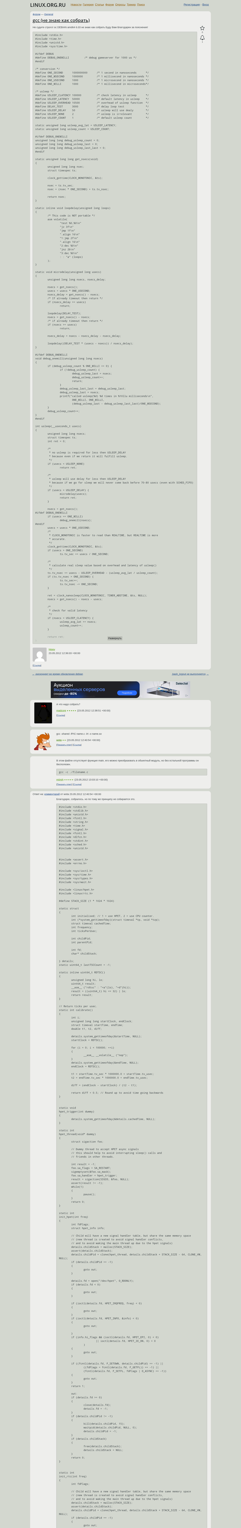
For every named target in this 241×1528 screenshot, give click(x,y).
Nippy (52, 649)
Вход (205, 4)
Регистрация (192, 4)
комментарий (52, 794)
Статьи (99, 4)
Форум (109, 4)
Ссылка (37, 665)
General (48, 14)
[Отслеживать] (202, 38)
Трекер (131, 4)
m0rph (59, 779)
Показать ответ (64, 745)
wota (59, 740)
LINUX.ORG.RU (48, 5)
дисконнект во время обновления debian (59, 674)
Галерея (88, 4)
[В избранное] (202, 28)
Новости (76, 4)
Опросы (120, 4)
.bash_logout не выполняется (189, 674)
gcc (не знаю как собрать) (61, 20)
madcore (61, 710)
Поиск (141, 4)
